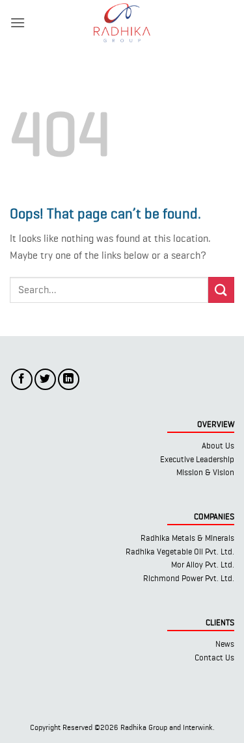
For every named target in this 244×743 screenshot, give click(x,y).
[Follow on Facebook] (22, 379)
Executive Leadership (197, 459)
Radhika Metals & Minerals (187, 537)
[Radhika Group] (122, 23)
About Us (218, 445)
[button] (17, 22)
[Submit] (221, 289)
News (224, 643)
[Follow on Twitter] (45, 379)
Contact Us (214, 657)
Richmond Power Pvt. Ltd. (188, 578)
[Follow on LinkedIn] (68, 379)
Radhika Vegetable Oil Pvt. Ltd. (180, 551)
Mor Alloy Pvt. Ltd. (202, 564)
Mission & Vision (205, 472)
